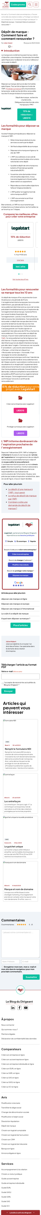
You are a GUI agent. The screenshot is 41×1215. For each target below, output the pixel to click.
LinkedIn (13, 1008)
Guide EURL (6, 1188)
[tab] (18, 274)
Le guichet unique (13, 846)
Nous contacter (7, 1025)
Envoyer (8, 691)
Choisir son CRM (8, 1139)
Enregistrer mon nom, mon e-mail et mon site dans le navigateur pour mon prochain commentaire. (18, 969)
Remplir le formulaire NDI (18, 748)
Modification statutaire (10, 1103)
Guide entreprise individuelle (12, 1183)
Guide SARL (6, 1197)
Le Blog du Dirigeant (5, 4)
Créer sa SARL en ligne (10, 1073)
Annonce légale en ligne (11, 1153)
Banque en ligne (7, 1148)
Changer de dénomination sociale (15, 1112)
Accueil (4, 14)
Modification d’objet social (12, 1117)
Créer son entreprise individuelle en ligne (17, 1064)
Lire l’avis (20, 260)
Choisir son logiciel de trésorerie (14, 1144)
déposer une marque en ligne (14, 599)
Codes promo (18, 4)
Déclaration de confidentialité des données (19, 1038)
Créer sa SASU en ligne (10, 1082)
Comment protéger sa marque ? (24, 19)
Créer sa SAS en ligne (10, 1078)
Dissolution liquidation (10, 1121)
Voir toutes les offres (20, 279)
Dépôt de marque (8, 1126)
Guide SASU (6, 1192)
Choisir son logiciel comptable (13, 1130)
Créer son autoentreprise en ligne (14, 1059)
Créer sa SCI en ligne (9, 1087)
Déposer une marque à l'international (17, 608)
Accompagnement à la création (14, 1169)
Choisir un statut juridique (11, 1174)
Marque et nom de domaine (18, 889)
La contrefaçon (12, 801)
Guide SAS (5, 1201)
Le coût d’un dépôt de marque (15, 613)
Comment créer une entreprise (19, 14)
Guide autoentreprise (10, 1178)
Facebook (19, 1008)
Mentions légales (8, 1034)
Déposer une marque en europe (15, 603)
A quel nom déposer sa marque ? (15, 618)
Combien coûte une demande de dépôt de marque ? (19, 505)
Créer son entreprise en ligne (13, 1055)
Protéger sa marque (13, 89)
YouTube (26, 1008)
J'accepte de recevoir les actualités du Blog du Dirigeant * (20, 683)
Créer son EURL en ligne (11, 1068)
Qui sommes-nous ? (9, 1029)
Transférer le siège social (11, 1107)
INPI (3, 338)
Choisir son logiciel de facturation (15, 1135)
